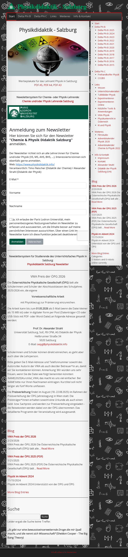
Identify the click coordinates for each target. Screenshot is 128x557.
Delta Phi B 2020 (106, 47)
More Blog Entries (18, 492)
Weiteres (65, 16)
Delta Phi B (24, 16)
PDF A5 (38, 85)
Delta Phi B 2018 (106, 54)
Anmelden (72, 552)
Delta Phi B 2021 (106, 43)
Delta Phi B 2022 (106, 40)
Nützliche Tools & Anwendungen (106, 110)
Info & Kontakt (82, 16)
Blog (10, 431)
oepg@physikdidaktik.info (52, 344)
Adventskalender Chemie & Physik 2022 (109, 147)
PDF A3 (57, 85)
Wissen (101, 87)
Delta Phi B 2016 (106, 61)
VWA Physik (103, 115)
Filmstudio (103, 134)
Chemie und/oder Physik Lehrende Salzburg (48, 101)
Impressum (103, 158)
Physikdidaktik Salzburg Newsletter (48, 264)
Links (53, 16)
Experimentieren (106, 98)
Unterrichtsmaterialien (108, 91)
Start (12, 16)
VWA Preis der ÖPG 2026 (21, 436)
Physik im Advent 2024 (20, 476)
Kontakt (101, 161)
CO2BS (101, 78)
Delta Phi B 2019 (106, 50)
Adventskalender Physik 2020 (106, 140)
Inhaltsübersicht (58, 552)
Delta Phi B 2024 (106, 33)
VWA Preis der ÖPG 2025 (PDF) (25, 456)
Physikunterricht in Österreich (107, 120)
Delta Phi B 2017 (106, 57)
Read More (47, 448)
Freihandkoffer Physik (108, 74)
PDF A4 (48, 85)
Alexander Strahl (106, 164)
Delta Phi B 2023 (106, 37)
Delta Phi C (40, 16)
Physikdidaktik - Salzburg (51, 6)
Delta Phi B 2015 (106, 64)
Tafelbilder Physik (106, 94)
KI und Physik (104, 125)
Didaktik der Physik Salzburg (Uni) (107, 170)
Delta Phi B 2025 (106, 30)
